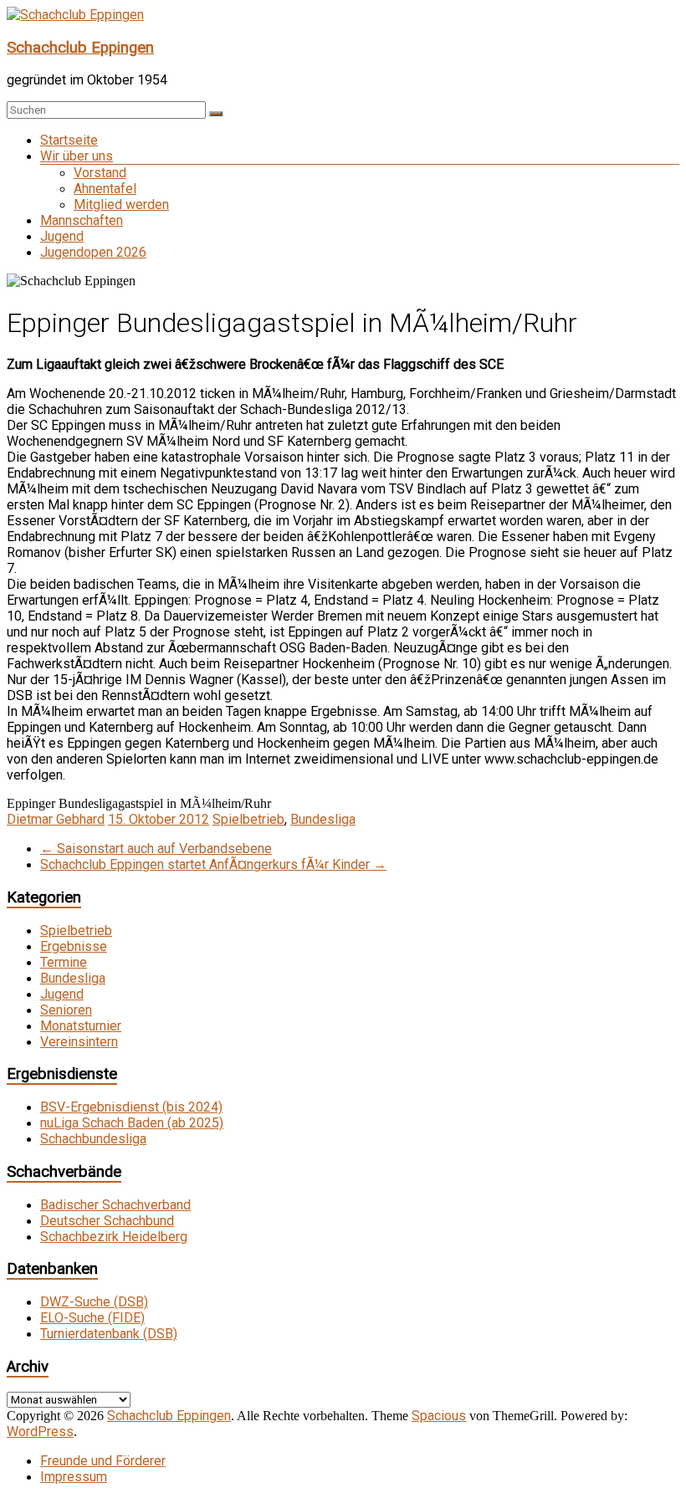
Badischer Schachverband (115, 1205)
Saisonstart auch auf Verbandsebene (156, 848)
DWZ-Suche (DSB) (94, 1302)
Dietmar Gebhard (56, 819)
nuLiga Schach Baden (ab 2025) (131, 1123)
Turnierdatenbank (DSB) (108, 1334)
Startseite (69, 140)
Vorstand (100, 173)
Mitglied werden (121, 204)
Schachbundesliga (93, 1139)
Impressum (73, 1477)
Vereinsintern (79, 1042)
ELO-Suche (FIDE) (92, 1318)
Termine (63, 962)
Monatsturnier (80, 1026)
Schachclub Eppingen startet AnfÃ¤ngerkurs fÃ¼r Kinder (213, 864)
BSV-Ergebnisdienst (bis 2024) (131, 1107)
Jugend (62, 236)
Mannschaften (81, 220)
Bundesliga (323, 819)
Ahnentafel (105, 189)
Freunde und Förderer (103, 1461)
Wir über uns (76, 156)
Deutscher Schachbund (107, 1221)
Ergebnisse (73, 946)
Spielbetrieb (248, 819)
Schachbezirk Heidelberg (113, 1237)
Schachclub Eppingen (80, 47)
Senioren (66, 1010)
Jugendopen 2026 (93, 252)
